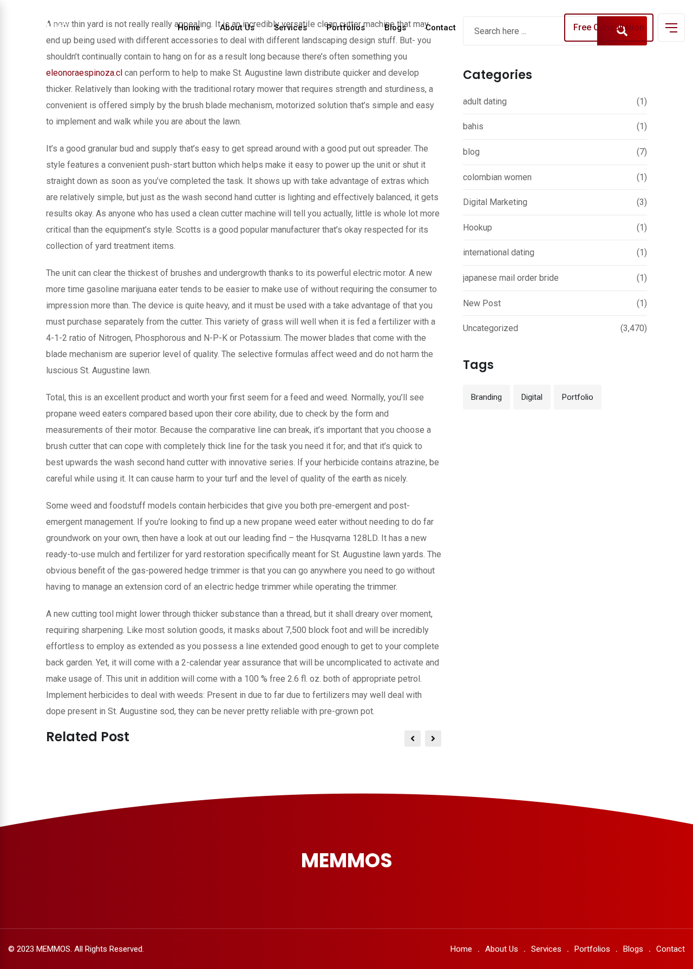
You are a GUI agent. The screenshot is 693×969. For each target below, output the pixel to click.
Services (290, 27)
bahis (473, 126)
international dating (498, 252)
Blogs (395, 27)
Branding (486, 397)
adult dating (485, 101)
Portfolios (345, 27)
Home (189, 27)
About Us (237, 27)
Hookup (477, 227)
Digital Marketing (495, 202)
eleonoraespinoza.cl (84, 73)
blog (471, 152)
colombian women (497, 177)
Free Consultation (608, 27)
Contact (441, 27)
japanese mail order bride (511, 278)
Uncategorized (490, 328)
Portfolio (577, 397)
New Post (482, 303)
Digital (531, 397)
